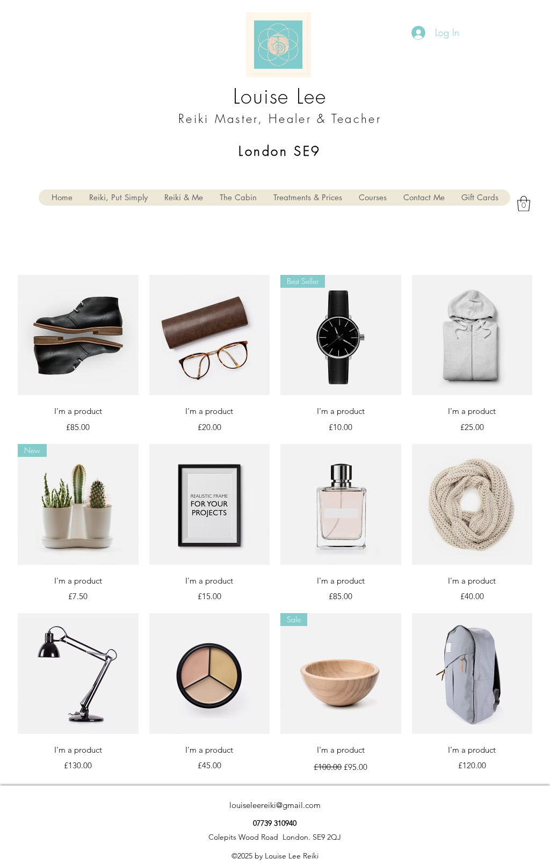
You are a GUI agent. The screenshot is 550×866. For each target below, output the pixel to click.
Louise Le (274, 96)
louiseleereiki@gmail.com (275, 805)
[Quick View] (78, 335)
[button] (523, 204)
